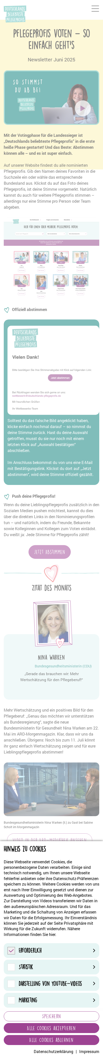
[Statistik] (11, 966)
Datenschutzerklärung (53, 1051)
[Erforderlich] (11, 950)
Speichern (51, 1016)
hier (52, 934)
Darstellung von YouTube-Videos (50, 983)
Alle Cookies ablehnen (51, 1040)
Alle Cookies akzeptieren (51, 1028)
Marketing (28, 1000)
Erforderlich (30, 950)
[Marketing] (11, 1000)
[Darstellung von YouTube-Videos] (11, 983)
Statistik (26, 966)
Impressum (89, 1051)
